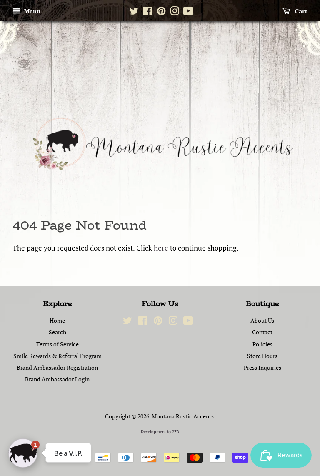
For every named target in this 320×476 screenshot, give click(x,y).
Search (57, 332)
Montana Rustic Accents (183, 416)
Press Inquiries (262, 367)
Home (57, 320)
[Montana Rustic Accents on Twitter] (134, 13)
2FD (175, 431)
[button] (23, 453)
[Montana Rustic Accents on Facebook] (147, 13)
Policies (262, 344)
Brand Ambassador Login (57, 379)
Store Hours (262, 356)
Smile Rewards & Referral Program (57, 356)
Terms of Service (57, 344)
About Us (262, 320)
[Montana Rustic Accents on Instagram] (174, 13)
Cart (300, 11)
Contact (262, 332)
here (161, 248)
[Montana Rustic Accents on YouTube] (188, 13)
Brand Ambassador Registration (57, 367)
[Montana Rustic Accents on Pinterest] (161, 13)
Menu (31, 11)
